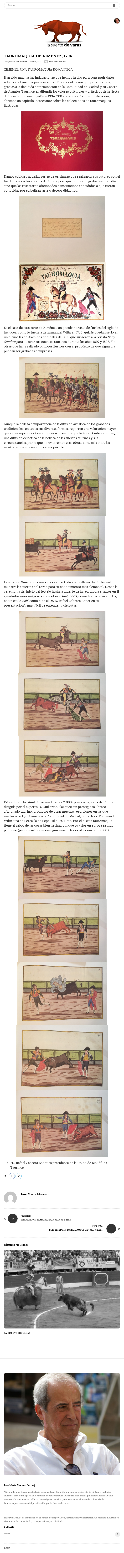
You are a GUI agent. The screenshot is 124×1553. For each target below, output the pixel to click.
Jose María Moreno (57, 61)
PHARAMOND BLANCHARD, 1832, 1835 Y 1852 (46, 1219)
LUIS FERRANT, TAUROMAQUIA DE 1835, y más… (76, 1229)
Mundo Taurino (20, 61)
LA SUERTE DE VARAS (17, 1333)
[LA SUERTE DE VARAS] (62, 33)
